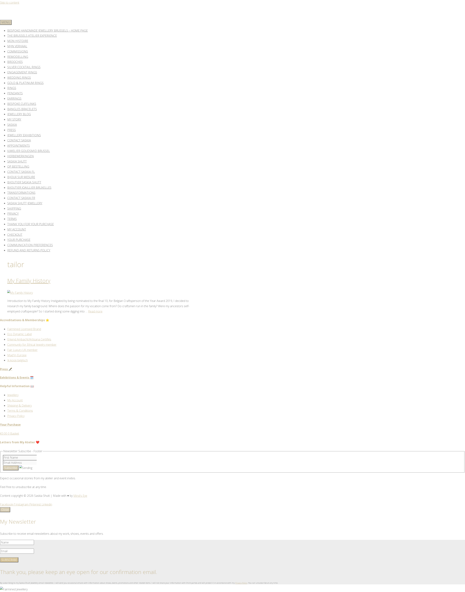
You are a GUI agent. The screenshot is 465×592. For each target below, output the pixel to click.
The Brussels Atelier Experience (32, 36)
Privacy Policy (241, 582)
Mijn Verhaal (17, 46)
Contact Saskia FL (21, 172)
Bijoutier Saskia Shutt (24, 182)
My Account (16, 229)
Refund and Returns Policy (28, 250)
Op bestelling (18, 166)
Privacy (13, 214)
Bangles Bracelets (22, 109)
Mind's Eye (80, 496)
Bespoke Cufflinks (21, 104)
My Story (14, 119)
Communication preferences (30, 245)
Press (11, 130)
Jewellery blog (19, 114)
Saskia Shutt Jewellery (24, 203)
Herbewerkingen (20, 156)
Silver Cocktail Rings (24, 67)
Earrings (14, 99)
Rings (11, 88)
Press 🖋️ (6, 369)
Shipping (14, 208)
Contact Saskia (19, 140)
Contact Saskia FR (21, 198)
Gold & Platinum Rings (25, 83)
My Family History (28, 280)
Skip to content (9, 3)
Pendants (15, 93)
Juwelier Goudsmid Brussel (28, 151)
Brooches (15, 62)
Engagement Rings (22, 72)
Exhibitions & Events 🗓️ (17, 378)
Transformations (21, 193)
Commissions (17, 51)
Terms (12, 219)
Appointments (18, 146)
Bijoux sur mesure (21, 177)
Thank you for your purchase (30, 224)
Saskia (12, 125)
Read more (95, 311)
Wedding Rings (19, 78)
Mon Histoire (17, 41)
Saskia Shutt (17, 161)
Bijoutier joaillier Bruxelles (29, 188)
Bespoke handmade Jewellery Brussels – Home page (47, 31)
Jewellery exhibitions (24, 135)
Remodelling (17, 57)
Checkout (14, 235)
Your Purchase (18, 240)
